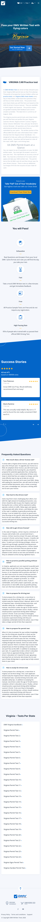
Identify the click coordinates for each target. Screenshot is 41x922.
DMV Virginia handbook (13, 725)
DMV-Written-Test (11, 90)
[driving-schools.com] (11, 903)
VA (21, 3)
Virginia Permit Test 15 (12, 807)
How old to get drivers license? (16, 528)
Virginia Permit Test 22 (12, 846)
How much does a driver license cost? (18, 460)
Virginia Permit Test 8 (12, 769)
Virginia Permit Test (11, 730)
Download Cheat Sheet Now (20, 192)
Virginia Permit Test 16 (12, 813)
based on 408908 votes (9, 375)
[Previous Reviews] (34, 424)
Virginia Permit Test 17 (12, 818)
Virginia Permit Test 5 (12, 752)
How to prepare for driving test (16, 593)
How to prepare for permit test (16, 628)
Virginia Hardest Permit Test (14, 868)
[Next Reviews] (38, 424)
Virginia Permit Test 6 (12, 758)
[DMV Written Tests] (20, 888)
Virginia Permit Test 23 (12, 851)
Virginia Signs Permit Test (13, 862)
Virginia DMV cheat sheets (24, 96)
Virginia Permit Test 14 (12, 802)
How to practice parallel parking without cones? (20, 562)
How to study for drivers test (15, 668)
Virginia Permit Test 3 (12, 741)
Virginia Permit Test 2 (12, 736)
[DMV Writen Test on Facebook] (18, 909)
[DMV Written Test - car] (33, 3)
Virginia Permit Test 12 (12, 791)
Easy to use (20, 181)
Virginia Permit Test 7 (12, 763)
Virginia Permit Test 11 (12, 785)
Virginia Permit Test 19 (12, 829)
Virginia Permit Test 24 (12, 857)
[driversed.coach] (27, 903)
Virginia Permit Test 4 (12, 747)
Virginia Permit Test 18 (12, 824)
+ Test (26, 3)
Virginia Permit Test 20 (12, 835)
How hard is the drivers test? (15, 495)
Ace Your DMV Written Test (19, 215)
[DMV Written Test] (3, 3)
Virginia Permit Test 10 (12, 780)
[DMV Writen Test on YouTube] (23, 909)
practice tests (7, 96)
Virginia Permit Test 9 (12, 774)
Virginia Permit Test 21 (12, 840)
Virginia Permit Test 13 (12, 796)
